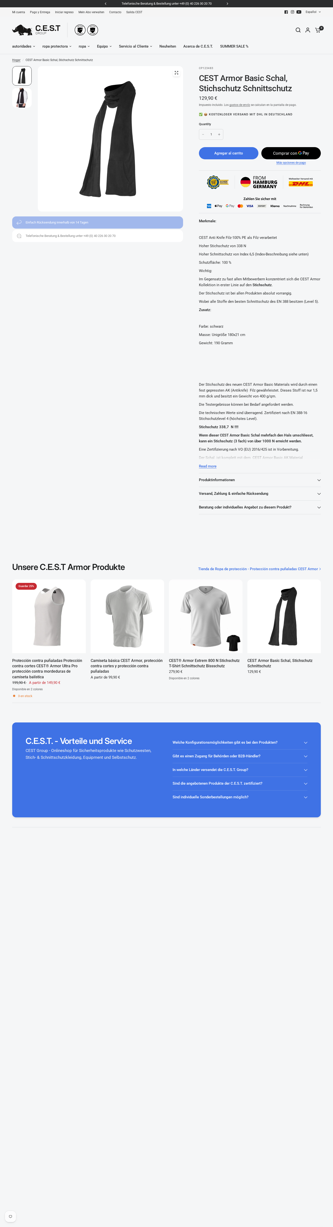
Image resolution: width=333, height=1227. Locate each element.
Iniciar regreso (64, 12)
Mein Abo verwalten (91, 12)
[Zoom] (176, 72)
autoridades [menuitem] (21, 46)
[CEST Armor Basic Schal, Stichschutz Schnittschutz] (284, 616)
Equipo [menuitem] (102, 46)
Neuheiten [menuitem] (167, 46)
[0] (317, 30)
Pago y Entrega (40, 12)
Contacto (115, 12)
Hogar (16, 60)
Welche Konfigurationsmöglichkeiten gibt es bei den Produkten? (225, 742)
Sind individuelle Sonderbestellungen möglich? (210, 797)
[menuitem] (20, 12)
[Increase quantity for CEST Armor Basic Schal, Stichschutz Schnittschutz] (219, 134)
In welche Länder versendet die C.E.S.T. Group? (210, 770)
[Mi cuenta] (308, 30)
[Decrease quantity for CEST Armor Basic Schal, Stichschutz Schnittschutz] (203, 134)
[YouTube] (299, 12)
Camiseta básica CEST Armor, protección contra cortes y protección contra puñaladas (127, 666)
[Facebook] (286, 12)
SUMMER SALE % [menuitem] (234, 46)
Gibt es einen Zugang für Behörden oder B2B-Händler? (216, 756)
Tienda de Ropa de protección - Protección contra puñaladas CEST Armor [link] (258, 569)
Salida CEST (134, 12)
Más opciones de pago (291, 162)
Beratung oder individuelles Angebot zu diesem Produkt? (245, 507)
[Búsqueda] (298, 30)
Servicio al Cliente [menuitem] (133, 46)
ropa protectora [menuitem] (55, 46)
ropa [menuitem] (82, 46)
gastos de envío (239, 105)
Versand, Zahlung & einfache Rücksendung (233, 493)
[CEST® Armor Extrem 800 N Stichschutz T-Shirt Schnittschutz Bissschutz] (206, 616)
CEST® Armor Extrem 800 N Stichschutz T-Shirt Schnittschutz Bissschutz (204, 663)
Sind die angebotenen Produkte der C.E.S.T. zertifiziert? (217, 783)
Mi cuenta (18, 12)
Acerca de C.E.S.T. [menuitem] (198, 46)
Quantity (205, 124)
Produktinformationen (217, 480)
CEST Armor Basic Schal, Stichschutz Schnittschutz (280, 663)
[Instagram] (292, 12)
